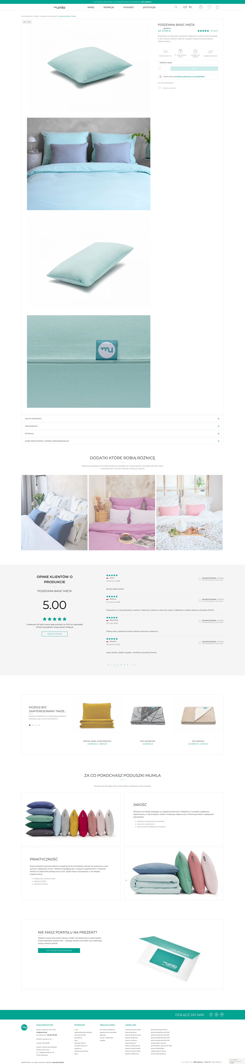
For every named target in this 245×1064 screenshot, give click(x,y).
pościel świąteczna (131, 1038)
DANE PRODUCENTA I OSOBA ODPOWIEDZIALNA (47, 441)
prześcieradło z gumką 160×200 (161, 1046)
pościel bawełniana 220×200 (160, 1040)
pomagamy (78, 1038)
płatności (103, 1035)
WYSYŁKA (29, 434)
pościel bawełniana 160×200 (160, 1035)
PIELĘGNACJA (31, 426)
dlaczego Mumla (79, 1043)
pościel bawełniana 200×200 (160, 1038)
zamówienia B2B (80, 1035)
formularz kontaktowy (107, 1030)
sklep (36, 16)
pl (190, 7)
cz (185, 7)
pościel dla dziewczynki (133, 1035)
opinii (214, 31)
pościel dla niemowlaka (133, 1030)
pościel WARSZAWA (157, 1048)
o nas (76, 1030)
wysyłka (102, 1040)
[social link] (211, 1015)
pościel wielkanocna (132, 1054)
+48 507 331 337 (52, 1035)
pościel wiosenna (131, 1040)
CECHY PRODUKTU (33, 419)
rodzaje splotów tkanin (158, 1051)
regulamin (77, 1048)
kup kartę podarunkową (59, 950)
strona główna (26, 16)
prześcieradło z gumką (158, 1043)
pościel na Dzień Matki (132, 1051)
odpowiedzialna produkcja (83, 1032)
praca (76, 1054)
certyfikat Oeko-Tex (80, 1046)
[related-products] (97, 715)
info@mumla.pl (41, 1032)
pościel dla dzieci (131, 1032)
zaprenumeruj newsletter (108, 1032)
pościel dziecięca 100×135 (159, 1030)
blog (75, 1040)
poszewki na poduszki (48, 16)
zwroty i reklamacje (106, 1038)
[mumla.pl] (59, 7)
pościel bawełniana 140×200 (160, 1032)
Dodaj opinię (54, 634)
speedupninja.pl (58, 1062)
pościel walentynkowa (132, 1046)
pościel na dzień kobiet (132, 1048)
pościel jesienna (130, 1043)
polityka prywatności (81, 1051)
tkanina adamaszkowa (158, 1054)
